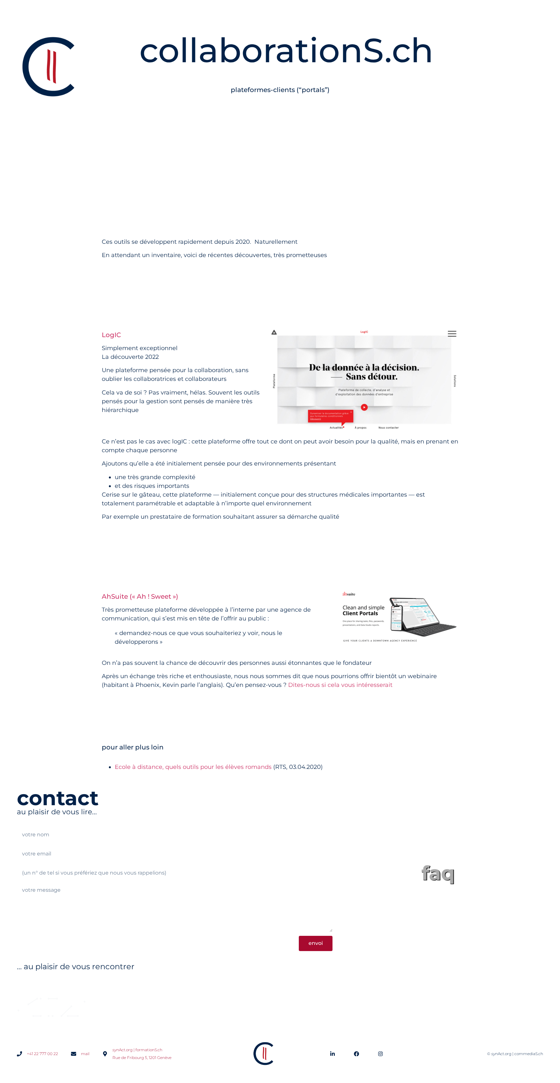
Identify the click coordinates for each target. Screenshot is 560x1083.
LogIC (111, 335)
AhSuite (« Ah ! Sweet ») (140, 596)
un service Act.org (52, 985)
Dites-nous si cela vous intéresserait (340, 685)
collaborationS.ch (286, 50)
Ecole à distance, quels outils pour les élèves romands (193, 767)
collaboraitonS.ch (514, 985)
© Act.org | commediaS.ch (515, 1053)
